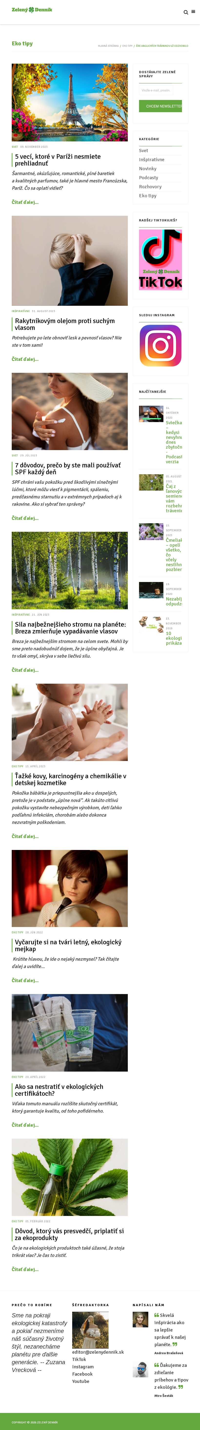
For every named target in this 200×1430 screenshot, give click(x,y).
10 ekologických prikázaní (174, 638)
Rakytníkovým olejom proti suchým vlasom (65, 324)
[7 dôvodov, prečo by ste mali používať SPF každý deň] (70, 411)
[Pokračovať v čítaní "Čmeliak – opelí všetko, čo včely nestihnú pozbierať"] (151, 531)
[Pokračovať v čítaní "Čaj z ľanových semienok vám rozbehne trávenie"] (151, 482)
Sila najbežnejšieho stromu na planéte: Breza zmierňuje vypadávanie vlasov (70, 627)
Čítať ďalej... (25, 202)
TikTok (79, 1359)
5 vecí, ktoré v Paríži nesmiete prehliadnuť (58, 160)
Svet (15, 146)
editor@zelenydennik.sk (98, 1352)
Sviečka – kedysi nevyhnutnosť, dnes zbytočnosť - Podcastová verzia (174, 442)
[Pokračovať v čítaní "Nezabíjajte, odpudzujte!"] (151, 590)
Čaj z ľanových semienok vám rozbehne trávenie (174, 498)
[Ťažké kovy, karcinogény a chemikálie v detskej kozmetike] (70, 722)
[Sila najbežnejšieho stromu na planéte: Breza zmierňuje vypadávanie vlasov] (70, 570)
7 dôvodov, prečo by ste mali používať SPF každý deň (68, 468)
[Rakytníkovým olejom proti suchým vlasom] (70, 261)
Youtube (80, 1381)
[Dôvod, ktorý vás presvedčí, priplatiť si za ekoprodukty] (70, 1177)
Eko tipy (127, 46)
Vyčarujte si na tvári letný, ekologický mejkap (68, 945)
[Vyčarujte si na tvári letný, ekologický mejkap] (70, 888)
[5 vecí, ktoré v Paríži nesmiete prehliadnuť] (70, 102)
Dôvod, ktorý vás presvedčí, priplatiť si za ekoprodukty (69, 1234)
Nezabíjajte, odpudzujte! (174, 601)
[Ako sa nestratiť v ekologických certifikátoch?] (70, 1032)
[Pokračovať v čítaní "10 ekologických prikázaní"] (151, 624)
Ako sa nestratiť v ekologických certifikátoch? (59, 1090)
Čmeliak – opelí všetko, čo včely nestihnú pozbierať (174, 555)
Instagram (83, 1367)
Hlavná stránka (108, 46)
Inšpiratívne (21, 311)
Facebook (82, 1374)
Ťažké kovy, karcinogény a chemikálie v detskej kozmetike (70, 779)
